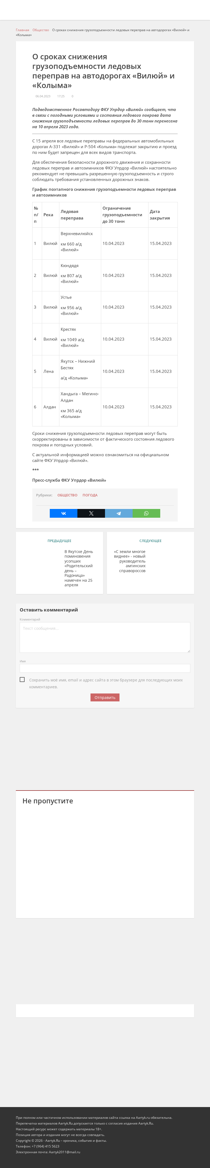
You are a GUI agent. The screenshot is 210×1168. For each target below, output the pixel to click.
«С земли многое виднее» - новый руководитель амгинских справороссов (129, 561)
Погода (90, 495)
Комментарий (30, 619)
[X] (91, 513)
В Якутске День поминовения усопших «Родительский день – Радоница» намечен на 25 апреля (79, 568)
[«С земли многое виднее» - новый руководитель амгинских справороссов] (168, 560)
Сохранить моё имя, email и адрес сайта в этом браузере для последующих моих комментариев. (106, 680)
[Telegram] (119, 513)
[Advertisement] (105, 748)
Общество (67, 495)
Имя (23, 661)
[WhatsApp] (146, 513)
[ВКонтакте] (63, 513)
